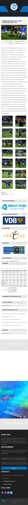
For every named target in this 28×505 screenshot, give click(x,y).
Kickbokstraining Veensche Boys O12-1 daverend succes (14, 313)
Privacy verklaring (7, 484)
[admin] (12, 1)
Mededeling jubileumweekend (8, 316)
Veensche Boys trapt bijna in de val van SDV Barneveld (14, 322)
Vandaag (13, 290)
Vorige (6, 290)
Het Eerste (11, 43)
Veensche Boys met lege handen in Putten (11, 325)
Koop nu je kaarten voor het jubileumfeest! (11, 319)
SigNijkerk (7, 500)
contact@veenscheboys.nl (9, 481)
